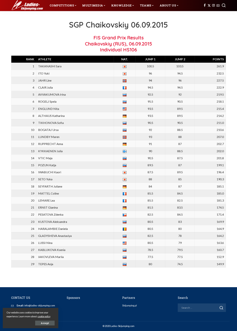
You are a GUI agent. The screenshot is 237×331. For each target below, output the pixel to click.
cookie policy (44, 316)
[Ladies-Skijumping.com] (27, 5)
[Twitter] (209, 5)
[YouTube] (218, 5)
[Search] (223, 5)
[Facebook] (204, 5)
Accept (45, 323)
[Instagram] (213, 5)
